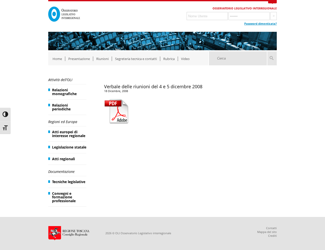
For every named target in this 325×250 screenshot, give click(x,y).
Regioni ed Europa (62, 121)
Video (185, 58)
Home (57, 58)
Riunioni (102, 58)
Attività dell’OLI (60, 79)
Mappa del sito (267, 232)
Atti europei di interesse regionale (68, 133)
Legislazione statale (69, 147)
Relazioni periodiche (61, 107)
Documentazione (61, 171)
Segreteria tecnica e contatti (136, 58)
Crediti (272, 236)
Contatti (271, 228)
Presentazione (79, 58)
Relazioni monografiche (64, 91)
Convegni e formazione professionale (64, 197)
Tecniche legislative (68, 181)
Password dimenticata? (260, 23)
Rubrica (169, 58)
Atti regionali (63, 158)
